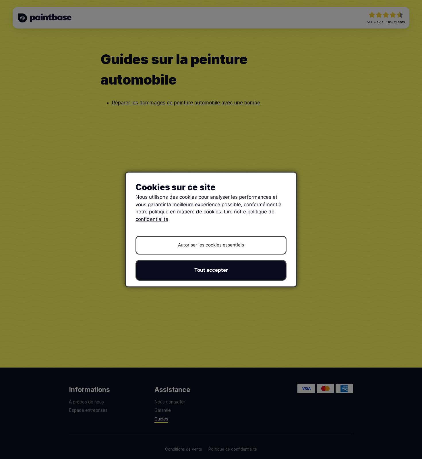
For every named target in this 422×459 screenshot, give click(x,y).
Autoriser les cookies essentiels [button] (211, 245)
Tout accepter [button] (211, 270)
